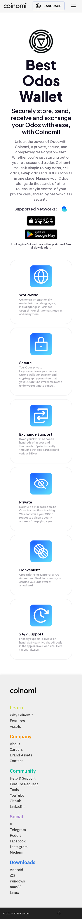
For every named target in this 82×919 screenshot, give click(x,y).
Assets (15, 726)
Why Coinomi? (21, 715)
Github (15, 801)
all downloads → (41, 247)
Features (17, 720)
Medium (16, 852)
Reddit (15, 835)
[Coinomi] (15, 7)
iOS (12, 875)
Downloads (22, 862)
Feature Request (24, 784)
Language (52, 6)
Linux (14, 892)
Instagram (19, 846)
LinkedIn (17, 806)
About (15, 744)
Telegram (18, 829)
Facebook (18, 841)
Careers (16, 749)
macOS (15, 886)
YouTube (17, 795)
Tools (14, 789)
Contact (16, 761)
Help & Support (23, 778)
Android (16, 870)
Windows (17, 881)
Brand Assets (21, 755)
